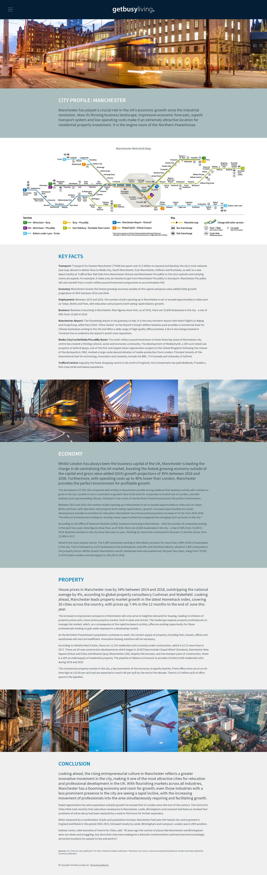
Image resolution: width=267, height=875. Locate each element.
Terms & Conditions (99, 865)
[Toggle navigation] (6, 6)
